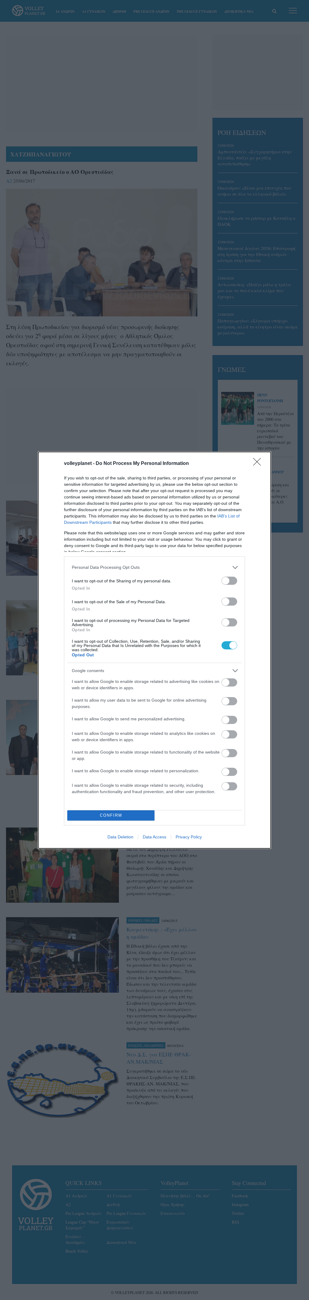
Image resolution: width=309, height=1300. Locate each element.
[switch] (229, 581)
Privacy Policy (189, 836)
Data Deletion (120, 836)
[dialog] (154, 650)
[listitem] (154, 567)
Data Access (154, 836)
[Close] (259, 463)
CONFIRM (111, 815)
